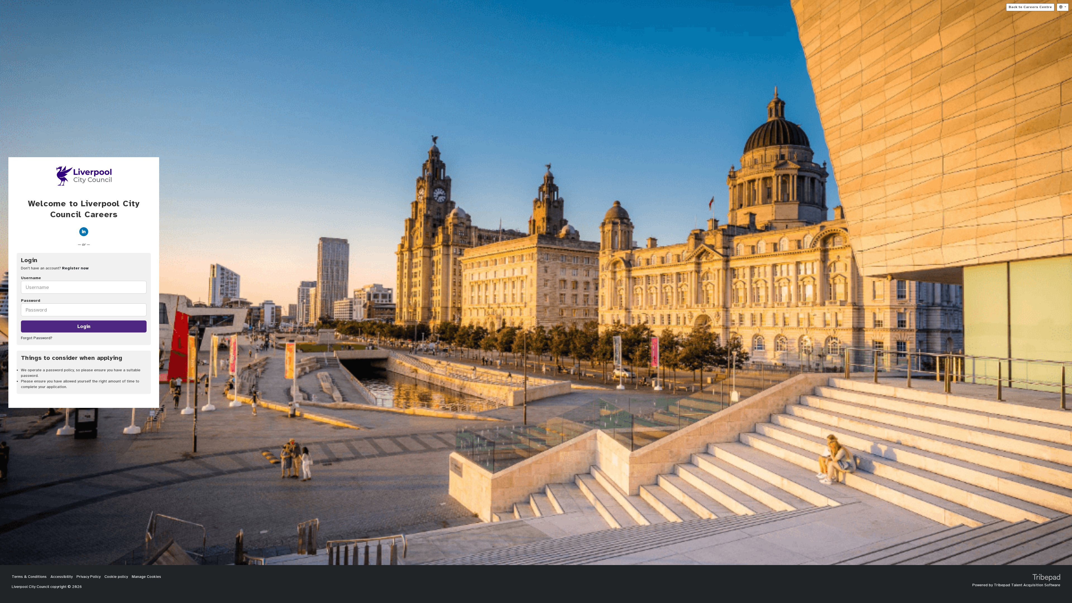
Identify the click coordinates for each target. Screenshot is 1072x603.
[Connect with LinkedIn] (83, 231)
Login (83, 326)
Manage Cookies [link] (146, 576)
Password (30, 300)
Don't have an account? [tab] (54, 268)
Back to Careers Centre (1030, 7)
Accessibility (62, 576)
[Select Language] (1063, 7)
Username (31, 278)
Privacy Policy (88, 576)
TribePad (1046, 578)
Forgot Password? (36, 338)
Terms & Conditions (29, 576)
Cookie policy (116, 576)
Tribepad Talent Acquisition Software (1027, 585)
